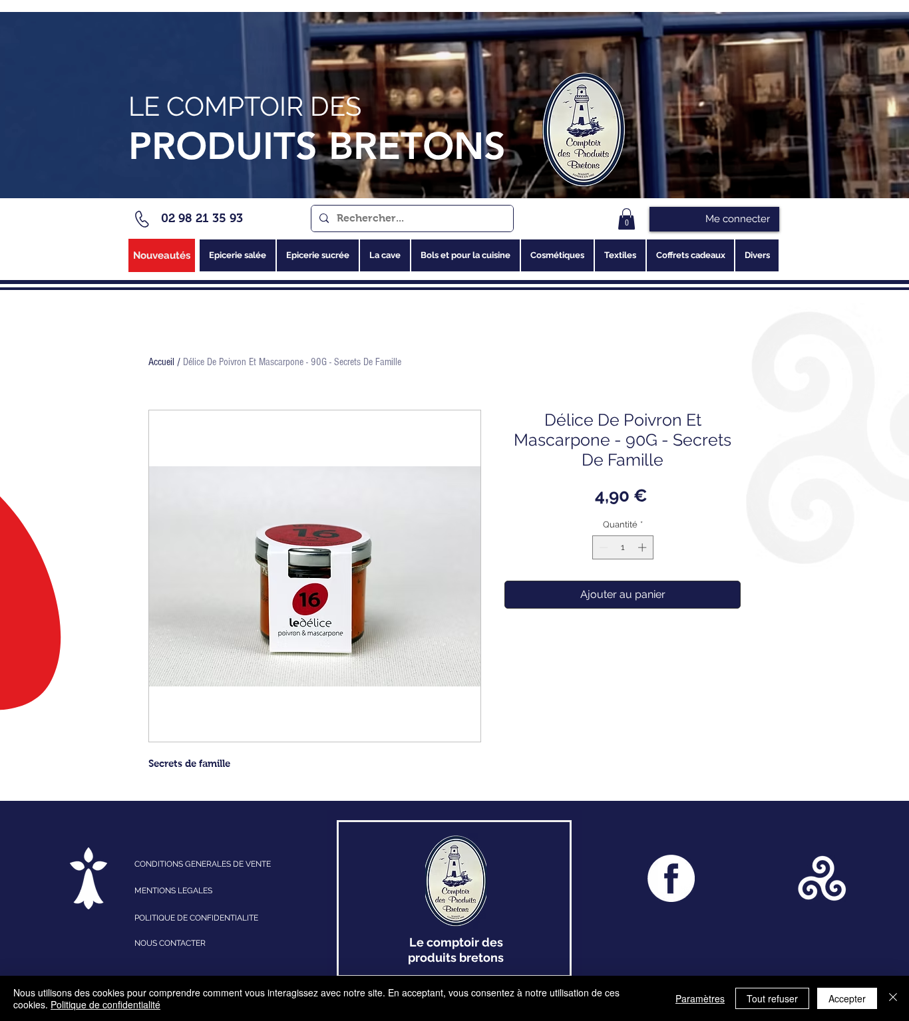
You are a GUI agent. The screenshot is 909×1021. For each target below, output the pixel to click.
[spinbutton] (623, 547)
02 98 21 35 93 (202, 218)
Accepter (847, 998)
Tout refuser (772, 998)
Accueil (161, 362)
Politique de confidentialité (105, 1004)
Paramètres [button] (700, 998)
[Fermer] (893, 998)
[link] (627, 218)
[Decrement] (602, 547)
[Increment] (643, 547)
